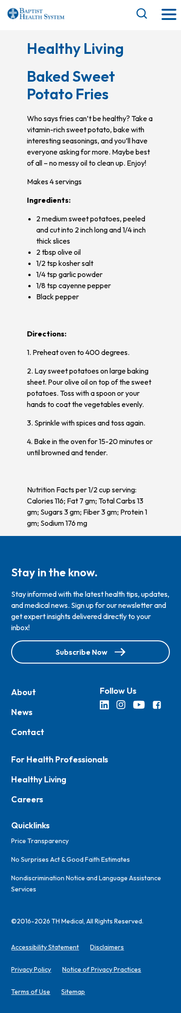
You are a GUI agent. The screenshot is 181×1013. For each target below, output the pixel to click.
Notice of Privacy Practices (101, 969)
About (23, 692)
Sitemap (73, 991)
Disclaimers (107, 947)
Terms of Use (30, 991)
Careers (27, 799)
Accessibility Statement (45, 947)
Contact (27, 732)
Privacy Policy (31, 969)
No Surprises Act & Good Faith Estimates (70, 859)
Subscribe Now (81, 652)
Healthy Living (38, 779)
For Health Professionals (59, 759)
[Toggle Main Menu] (169, 15)
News (21, 712)
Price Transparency (40, 841)
